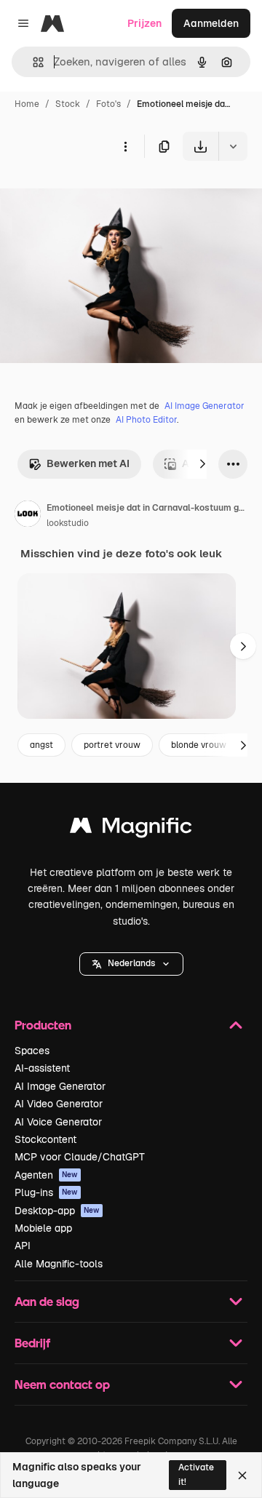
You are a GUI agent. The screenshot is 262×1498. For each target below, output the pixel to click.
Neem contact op (62, 1384)
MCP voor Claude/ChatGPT (80, 1156)
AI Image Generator (204, 406)
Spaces (32, 1050)
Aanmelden (211, 23)
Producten (43, 1024)
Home (27, 104)
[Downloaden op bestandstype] (232, 146)
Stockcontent (45, 1139)
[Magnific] (131, 829)
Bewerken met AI (88, 463)
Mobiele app (43, 1228)
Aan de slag (47, 1301)
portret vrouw (112, 745)
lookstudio (68, 523)
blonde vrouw (198, 745)
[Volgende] (202, 464)
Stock (67, 104)
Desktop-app (57, 1210)
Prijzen (144, 23)
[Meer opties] (125, 146)
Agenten (46, 1175)
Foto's (108, 104)
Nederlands (131, 963)
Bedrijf (32, 1342)
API (23, 1245)
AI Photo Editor (146, 420)
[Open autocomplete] (32, 62)
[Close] (242, 1475)
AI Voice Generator (58, 1121)
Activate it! (196, 1474)
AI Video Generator (59, 1103)
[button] (131, 964)
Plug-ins (46, 1192)
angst (41, 745)
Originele (96, 195)
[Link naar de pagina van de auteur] (28, 516)
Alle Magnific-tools (59, 1263)
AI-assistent (42, 1068)
